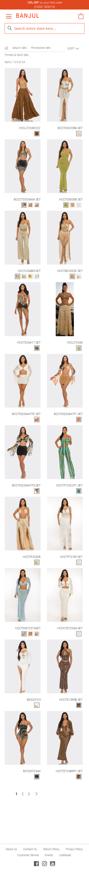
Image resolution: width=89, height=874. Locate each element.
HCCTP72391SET (71, 557)
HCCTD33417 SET (29, 342)
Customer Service (28, 855)
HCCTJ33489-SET (29, 271)
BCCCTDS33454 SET (27, 199)
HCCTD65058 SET (71, 199)
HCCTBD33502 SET (70, 271)
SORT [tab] (71, 48)
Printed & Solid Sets (17, 55)
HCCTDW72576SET (28, 628)
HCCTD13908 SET (71, 699)
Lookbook (65, 855)
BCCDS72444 (32, 771)
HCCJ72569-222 (30, 128)
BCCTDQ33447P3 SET (26, 485)
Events (49, 855)
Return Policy (51, 849)
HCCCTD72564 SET (70, 628)
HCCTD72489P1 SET (69, 771)
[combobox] (45, 28)
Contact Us (30, 849)
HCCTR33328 (32, 557)
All (6, 48)
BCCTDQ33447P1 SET (68, 414)
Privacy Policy (74, 849)
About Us (11, 849)
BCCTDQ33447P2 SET (26, 414)
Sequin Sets (19, 48)
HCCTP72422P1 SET (69, 485)
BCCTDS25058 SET (70, 128)
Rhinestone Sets (41, 48)
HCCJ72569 (75, 342)
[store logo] (27, 15)
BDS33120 (34, 699)
